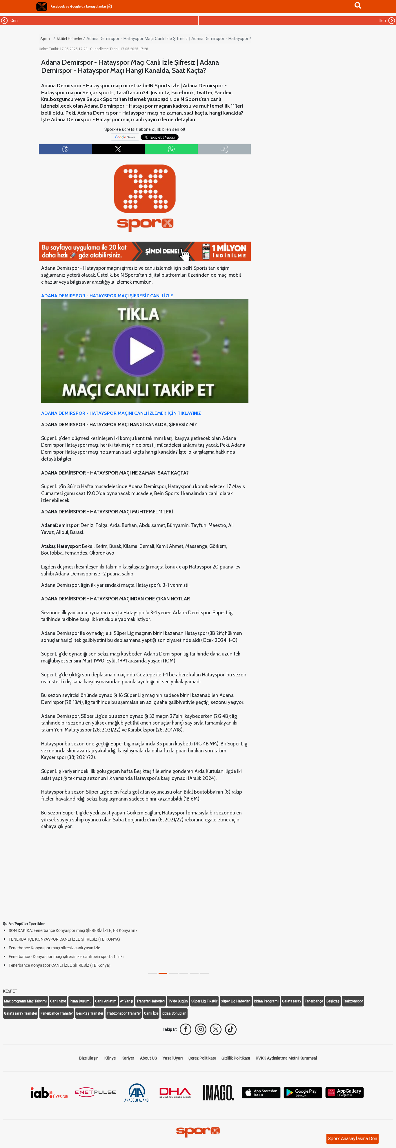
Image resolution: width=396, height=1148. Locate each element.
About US (148, 1058)
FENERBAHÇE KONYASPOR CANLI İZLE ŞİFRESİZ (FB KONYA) (64, 939)
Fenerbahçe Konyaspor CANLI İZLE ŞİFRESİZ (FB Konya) (59, 965)
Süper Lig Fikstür (204, 1001)
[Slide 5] (204, 973)
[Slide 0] (152, 973)
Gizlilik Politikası (235, 1058)
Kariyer (127, 1058)
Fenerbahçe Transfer (57, 1013)
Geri (13, 20)
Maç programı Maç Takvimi (25, 1001)
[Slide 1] (163, 973)
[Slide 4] (194, 973)
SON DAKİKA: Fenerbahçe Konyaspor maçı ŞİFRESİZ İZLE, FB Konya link (73, 930)
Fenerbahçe (314, 1001)
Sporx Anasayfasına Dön (352, 1138)
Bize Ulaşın (89, 1058)
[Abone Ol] (125, 137)
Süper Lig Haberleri (235, 1001)
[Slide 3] (183, 973)
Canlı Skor (58, 1001)
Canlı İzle (151, 1013)
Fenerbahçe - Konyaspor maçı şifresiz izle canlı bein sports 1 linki (66, 956)
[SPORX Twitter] (215, 1029)
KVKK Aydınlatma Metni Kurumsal (286, 1058)
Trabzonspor (353, 1001)
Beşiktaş (332, 1001)
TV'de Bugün (178, 1001)
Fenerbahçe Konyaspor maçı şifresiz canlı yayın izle (54, 948)
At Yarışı (126, 1001)
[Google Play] (303, 1092)
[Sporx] (42, 6)
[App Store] (261, 1092)
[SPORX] (198, 1132)
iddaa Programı (266, 1001)
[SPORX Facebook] (185, 1029)
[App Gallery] (344, 1092)
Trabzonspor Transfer (124, 1013)
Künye (110, 1058)
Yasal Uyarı (173, 1058)
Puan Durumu (81, 1001)
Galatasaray (291, 1001)
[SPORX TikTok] (230, 1029)
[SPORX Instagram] (200, 1029)
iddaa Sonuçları (174, 1013)
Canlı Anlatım (106, 1001)
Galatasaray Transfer (20, 1013)
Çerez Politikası (202, 1058)
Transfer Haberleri (151, 1001)
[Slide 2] (173, 973)
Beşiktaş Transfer (89, 1013)
